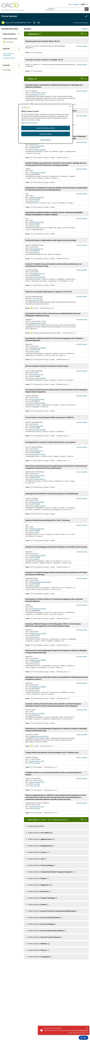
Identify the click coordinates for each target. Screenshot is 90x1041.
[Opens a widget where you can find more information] (83, 1038)
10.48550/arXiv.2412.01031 (36, 222)
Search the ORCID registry (50, 9)
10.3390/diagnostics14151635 (37, 323)
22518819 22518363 (39, 378)
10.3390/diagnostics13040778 (37, 348)
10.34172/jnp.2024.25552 (35, 300)
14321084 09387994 (39, 277)
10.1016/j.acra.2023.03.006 (36, 502)
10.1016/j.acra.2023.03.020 (36, 399)
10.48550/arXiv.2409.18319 (36, 197)
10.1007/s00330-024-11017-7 (36, 273)
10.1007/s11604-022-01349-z (36, 475)
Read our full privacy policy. (29, 122)
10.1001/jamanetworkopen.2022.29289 (39, 582)
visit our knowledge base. (80, 1030)
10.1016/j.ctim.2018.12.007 (36, 806)
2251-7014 (37, 786)
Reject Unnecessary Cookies (45, 128)
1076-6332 (37, 763)
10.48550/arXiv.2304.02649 (36, 529)
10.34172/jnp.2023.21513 (35, 451)
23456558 (36, 252)
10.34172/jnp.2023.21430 (35, 426)
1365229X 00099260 (39, 149)
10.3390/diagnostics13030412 (37, 555)
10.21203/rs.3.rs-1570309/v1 (36, 713)
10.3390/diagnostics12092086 (37, 660)
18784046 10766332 (39, 403)
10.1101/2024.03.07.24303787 (37, 172)
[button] (85, 29)
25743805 (36, 586)
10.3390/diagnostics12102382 (37, 633)
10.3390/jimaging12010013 (36, 94)
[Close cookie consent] (70, 106)
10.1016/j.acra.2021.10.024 (36, 761)
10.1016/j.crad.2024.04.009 (36, 146)
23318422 (36, 201)
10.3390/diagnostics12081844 (37, 687)
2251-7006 (37, 784)
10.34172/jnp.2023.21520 (35, 374)
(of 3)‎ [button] (68, 359)
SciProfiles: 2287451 (9, 58)
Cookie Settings (45, 140)
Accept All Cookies (46, 134)
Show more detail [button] (81, 46)
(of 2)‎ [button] (74, 104)
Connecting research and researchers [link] (13, 10)
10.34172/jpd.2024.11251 (35, 249)
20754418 (36, 351)
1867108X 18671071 (39, 479)
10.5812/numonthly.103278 (36, 782)
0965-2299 (37, 808)
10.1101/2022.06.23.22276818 (37, 608)
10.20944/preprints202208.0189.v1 (38, 736)
